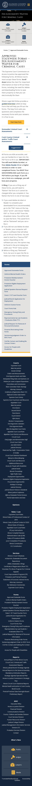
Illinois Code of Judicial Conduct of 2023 (16, 522)
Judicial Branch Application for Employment (14, 300)
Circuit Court (16, 437)
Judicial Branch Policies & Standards (16, 490)
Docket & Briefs (16, 371)
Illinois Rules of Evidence (16, 525)
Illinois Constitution (16, 543)
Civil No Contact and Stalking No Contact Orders (15, 342)
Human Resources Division (16, 720)
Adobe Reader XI (12, 165)
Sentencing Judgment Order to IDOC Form (15, 336)
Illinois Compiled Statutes (16, 533)
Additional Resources (16, 463)
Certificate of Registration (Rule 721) (16, 392)
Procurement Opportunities (16, 482)
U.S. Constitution (16, 546)
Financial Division (16, 709)
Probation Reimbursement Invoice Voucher (13, 279)
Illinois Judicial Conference (16, 492)
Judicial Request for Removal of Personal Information (15, 325)
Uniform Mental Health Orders (15, 274)
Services (16, 553)
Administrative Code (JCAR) (16, 536)
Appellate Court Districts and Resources (16, 434)
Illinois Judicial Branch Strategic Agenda (16, 668)
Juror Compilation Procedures (16, 541)
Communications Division (16, 712)
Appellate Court (16, 403)
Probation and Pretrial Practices (16, 577)
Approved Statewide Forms (19, 50)
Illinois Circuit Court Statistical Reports (16, 684)
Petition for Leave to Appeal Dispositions (16, 381)
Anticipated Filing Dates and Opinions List (16, 379)
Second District (16, 410)
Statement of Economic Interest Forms (16, 580)
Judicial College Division (16, 722)
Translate (5, 779)
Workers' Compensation (16, 421)
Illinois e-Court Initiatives (16, 556)
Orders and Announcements (16, 374)
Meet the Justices (16, 368)
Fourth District (16, 416)
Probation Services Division (16, 730)
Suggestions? (16, 148)
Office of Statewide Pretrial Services (16, 495)
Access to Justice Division (16, 706)
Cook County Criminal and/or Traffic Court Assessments (10, 139)
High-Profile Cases (16, 474)
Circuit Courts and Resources (16, 461)
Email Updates (17, 779)
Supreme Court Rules (16, 514)
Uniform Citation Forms (12, 305)
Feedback (11, 779)
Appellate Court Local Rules (16, 432)
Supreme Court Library (16, 397)
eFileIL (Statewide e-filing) (16, 564)
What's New (16, 740)
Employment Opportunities (16, 477)
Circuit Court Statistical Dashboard (16, 455)
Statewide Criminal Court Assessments (12, 130)
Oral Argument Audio (16, 426)
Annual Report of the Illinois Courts (16, 660)
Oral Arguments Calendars (16, 424)
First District (16, 408)
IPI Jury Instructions (16, 530)
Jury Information (16, 445)
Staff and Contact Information (16, 395)
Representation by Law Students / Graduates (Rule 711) (15, 319)
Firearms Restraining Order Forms (13, 331)
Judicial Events (16, 469)
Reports (16, 657)
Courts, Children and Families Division (16, 714)
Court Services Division (16, 717)
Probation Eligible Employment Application (15, 285)
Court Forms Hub (10, 308)
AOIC (16, 701)
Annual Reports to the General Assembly (16, 670)
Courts (16, 363)
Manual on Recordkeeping (16, 458)
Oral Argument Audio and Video (16, 376)
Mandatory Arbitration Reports (16, 673)
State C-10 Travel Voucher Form (15, 295)
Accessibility (26, 779)
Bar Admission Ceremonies (16, 585)
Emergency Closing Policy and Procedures (14, 313)
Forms (6, 50)
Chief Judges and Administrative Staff (16, 440)
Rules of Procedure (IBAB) (16, 538)
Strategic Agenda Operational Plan (16, 676)
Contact (16, 733)
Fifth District (16, 418)
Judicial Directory (16, 447)
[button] (28, 4)
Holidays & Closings (16, 484)
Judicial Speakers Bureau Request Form (15, 290)
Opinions (16, 505)
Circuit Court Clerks (16, 442)
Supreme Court (16, 366)
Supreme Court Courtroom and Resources (16, 400)
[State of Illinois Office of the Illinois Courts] (14, 5)
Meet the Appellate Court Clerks (16, 429)
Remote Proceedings (16, 471)
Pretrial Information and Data (16, 498)
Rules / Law (16, 512)
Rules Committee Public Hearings (16, 387)
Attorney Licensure (16, 389)
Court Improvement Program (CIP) (16, 574)
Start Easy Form (16, 122)
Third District (16, 413)
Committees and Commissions (16, 384)
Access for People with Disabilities (12, 348)
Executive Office (16, 704)
